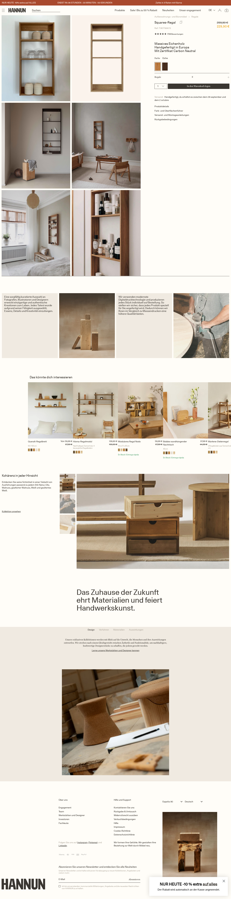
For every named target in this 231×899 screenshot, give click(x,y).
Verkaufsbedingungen (125, 819)
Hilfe (116, 823)
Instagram (82, 842)
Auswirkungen (136, 629)
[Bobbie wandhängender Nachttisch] (185, 410)
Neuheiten (168, 10)
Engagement (65, 807)
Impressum (119, 827)
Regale (194, 16)
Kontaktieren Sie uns (124, 807)
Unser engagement (190, 10)
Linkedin (63, 845)
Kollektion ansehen (11, 511)
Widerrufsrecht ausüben (126, 815)
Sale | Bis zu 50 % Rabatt (143, 10)
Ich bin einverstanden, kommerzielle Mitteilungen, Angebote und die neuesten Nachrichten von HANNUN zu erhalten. (100, 887)
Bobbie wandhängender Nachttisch (175, 443)
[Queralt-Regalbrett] (50, 410)
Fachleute (64, 823)
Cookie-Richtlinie (122, 831)
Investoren (64, 819)
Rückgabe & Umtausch (125, 811)
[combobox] (173, 801)
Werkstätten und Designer (72, 815)
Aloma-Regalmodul (82, 441)
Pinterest (93, 842)
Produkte (120, 10)
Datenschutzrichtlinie (124, 834)
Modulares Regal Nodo (129, 441)
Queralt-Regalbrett (37, 441)
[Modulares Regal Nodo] (140, 410)
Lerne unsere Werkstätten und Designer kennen (115, 650)
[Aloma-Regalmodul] (95, 410)
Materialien (119, 629)
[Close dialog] (224, 881)
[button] (192, 77)
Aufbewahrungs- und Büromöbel (170, 16)
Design (91, 629)
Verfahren (104, 629)
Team (61, 811)
